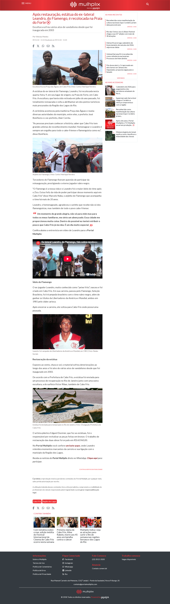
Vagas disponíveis (129, 559)
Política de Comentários (42, 567)
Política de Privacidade (42, 574)
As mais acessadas (114, 82)
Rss (66, 574)
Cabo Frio (37, 501)
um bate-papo (73, 445)
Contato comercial (99, 568)
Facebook (69, 559)
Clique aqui (92, 458)
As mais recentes (113, 15)
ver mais (121, 78)
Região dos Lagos (49, 501)
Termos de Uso (39, 563)
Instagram (69, 563)
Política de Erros (39, 570)
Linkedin (68, 570)
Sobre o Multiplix (39, 559)
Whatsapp (69, 567)
